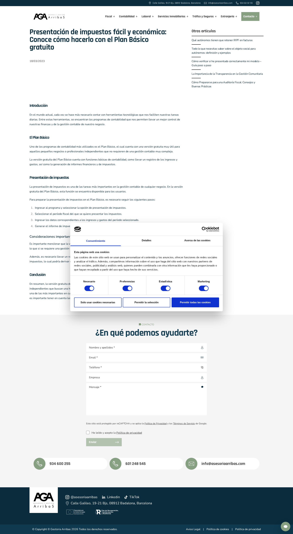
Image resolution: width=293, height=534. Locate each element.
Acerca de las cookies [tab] (197, 240)
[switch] (124, 287)
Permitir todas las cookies (195, 302)
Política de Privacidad (155, 423)
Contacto (248, 16)
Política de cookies (218, 529)
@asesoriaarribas (84, 497)
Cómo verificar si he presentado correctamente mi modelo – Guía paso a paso (226, 63)
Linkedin (113, 497)
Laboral (146, 16)
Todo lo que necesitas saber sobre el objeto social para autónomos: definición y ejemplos (223, 51)
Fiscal (108, 16)
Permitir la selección (146, 302)
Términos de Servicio (184, 423)
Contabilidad (126, 16)
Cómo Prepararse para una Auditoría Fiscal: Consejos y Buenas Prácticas (223, 84)
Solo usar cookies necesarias (98, 302)
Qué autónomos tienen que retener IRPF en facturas (222, 40)
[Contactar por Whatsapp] (285, 526)
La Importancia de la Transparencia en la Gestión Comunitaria (227, 74)
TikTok (134, 497)
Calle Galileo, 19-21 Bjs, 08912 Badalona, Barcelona (111, 503)
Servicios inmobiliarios (171, 16)
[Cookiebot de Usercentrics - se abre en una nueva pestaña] (204, 229)
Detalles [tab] (146, 240)
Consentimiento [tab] (95, 240)
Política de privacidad (129, 433)
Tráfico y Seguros (203, 16)
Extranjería (227, 16)
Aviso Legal (193, 529)
